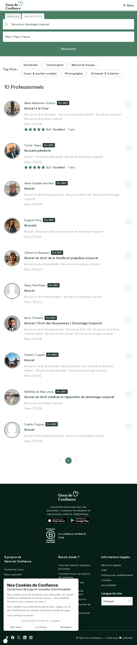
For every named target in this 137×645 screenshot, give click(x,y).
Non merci (16, 627)
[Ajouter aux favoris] (128, 105)
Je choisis (41, 627)
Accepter (66, 627)
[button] (5, 641)
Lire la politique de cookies (20, 615)
